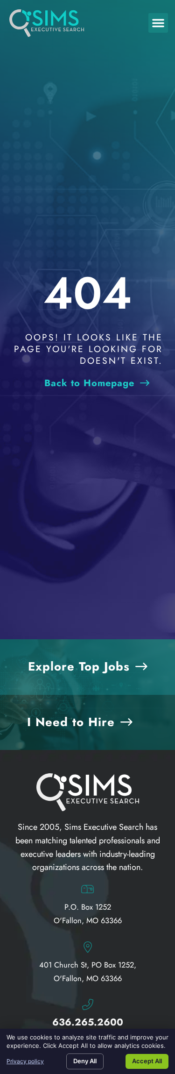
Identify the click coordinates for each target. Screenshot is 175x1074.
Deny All (85, 1061)
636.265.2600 (87, 1022)
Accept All (147, 1061)
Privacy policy (25, 1061)
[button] (158, 23)
